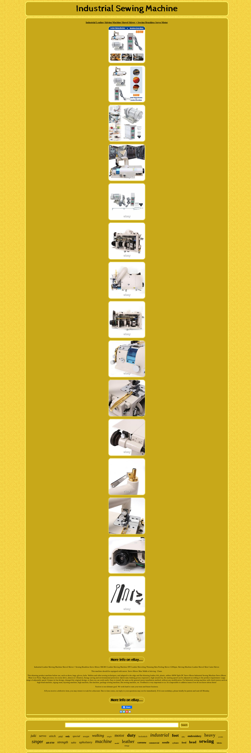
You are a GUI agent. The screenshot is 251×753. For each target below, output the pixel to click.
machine (103, 741)
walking (98, 735)
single (109, 736)
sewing (206, 741)
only (68, 736)
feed (184, 742)
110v (183, 737)
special (76, 736)
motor (119, 735)
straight (86, 736)
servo (42, 736)
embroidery (194, 736)
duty (131, 735)
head (192, 742)
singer (37, 741)
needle (165, 742)
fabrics (219, 743)
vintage (126, 746)
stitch (52, 736)
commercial (154, 743)
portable (220, 737)
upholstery (85, 742)
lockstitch (143, 736)
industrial (159, 735)
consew (141, 742)
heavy (209, 735)
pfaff (61, 736)
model (117, 743)
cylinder (175, 743)
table (73, 742)
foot (175, 735)
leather (128, 741)
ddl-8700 (50, 743)
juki (33, 736)
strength (62, 742)
